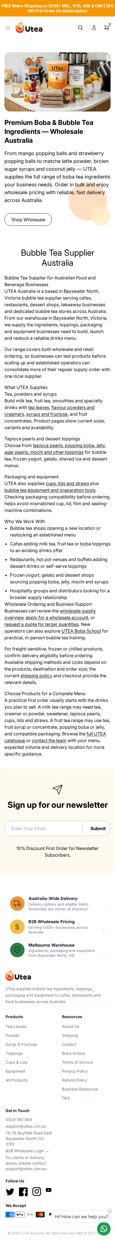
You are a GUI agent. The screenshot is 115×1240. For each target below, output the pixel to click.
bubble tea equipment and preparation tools (49, 490)
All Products (17, 1080)
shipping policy (36, 675)
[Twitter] (10, 1191)
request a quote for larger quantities (41, 624)
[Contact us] (104, 1229)
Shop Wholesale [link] (28, 219)
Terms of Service (77, 1062)
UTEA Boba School (81, 631)
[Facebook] (23, 1191)
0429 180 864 (19, 1119)
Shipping (70, 1035)
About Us (70, 1026)
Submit (98, 828)
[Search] (80, 28)
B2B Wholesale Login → (27, 1150)
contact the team (49, 740)
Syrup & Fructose (21, 1044)
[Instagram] (36, 1191)
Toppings (14, 1053)
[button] (107, 28)
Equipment (15, 1071)
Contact (69, 1044)
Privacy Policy (75, 1071)
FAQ (66, 1098)
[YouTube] (48, 1190)
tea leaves (38, 407)
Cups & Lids (16, 1062)
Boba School (73, 1053)
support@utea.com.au (26, 1126)
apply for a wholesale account (57, 617)
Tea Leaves (16, 1026)
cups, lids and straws (67, 483)
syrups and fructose (47, 414)
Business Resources (80, 1089)
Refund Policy (74, 1080)
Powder (13, 1035)
